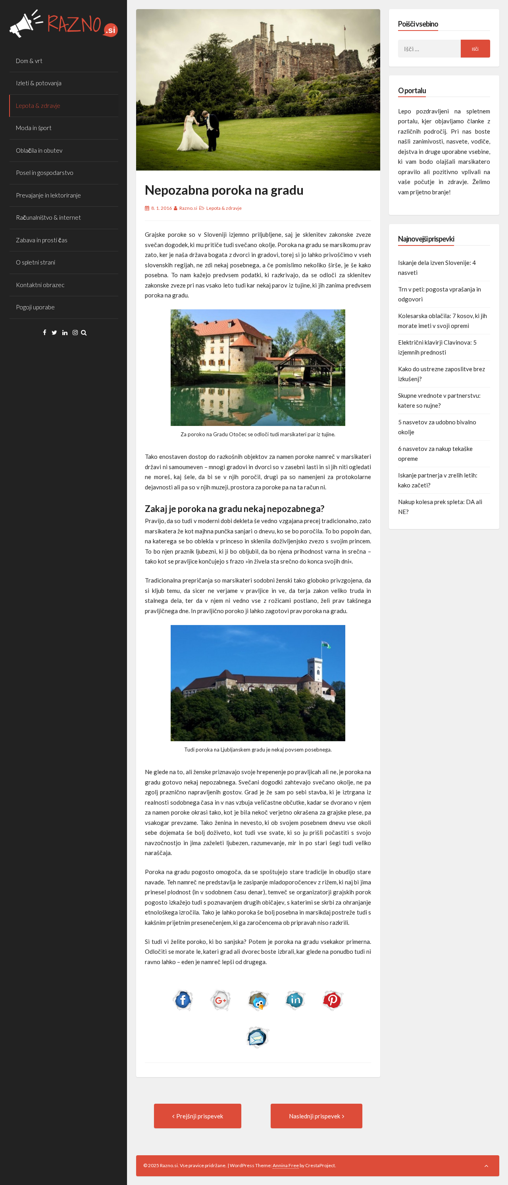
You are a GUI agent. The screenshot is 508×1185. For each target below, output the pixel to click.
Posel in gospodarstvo (44, 172)
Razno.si (188, 208)
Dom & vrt (29, 60)
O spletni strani (35, 262)
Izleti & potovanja (39, 82)
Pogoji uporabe (35, 307)
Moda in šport (34, 127)
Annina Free (286, 1165)
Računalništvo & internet (48, 217)
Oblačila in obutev (39, 150)
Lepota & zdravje (38, 105)
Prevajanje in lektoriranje (48, 195)
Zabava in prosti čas (41, 240)
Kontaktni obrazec (40, 284)
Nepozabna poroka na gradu (224, 190)
